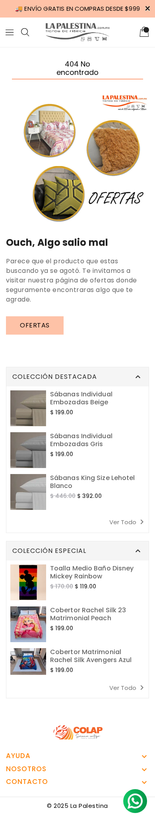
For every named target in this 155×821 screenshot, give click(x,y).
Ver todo (128, 522)
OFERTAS (35, 325)
